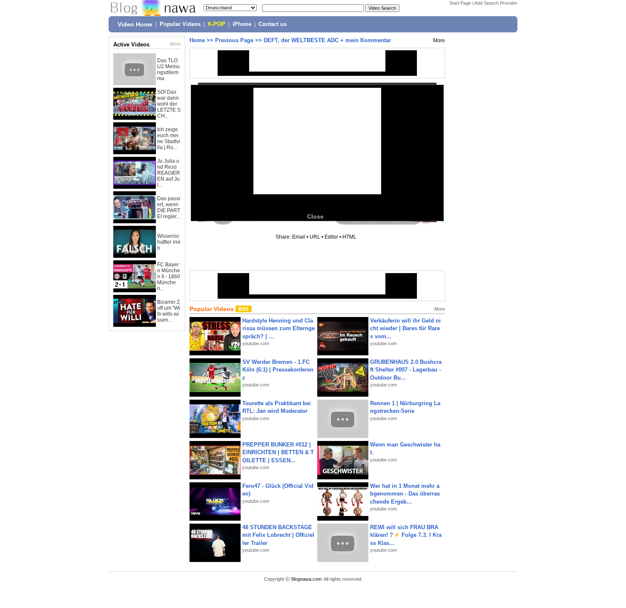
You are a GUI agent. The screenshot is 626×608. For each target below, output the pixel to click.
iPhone (242, 24)
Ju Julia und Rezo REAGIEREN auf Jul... (168, 173)
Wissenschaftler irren (169, 242)
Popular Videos (180, 24)
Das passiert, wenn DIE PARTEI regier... (168, 207)
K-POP (216, 24)
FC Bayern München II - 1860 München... (168, 276)
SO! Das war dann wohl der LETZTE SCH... (169, 104)
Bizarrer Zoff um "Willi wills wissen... (168, 311)
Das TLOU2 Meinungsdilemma (168, 69)
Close (315, 216)
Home (197, 40)
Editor (331, 237)
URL (315, 237)
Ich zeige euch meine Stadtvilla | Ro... (168, 138)
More (175, 43)
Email (298, 237)
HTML (349, 237)
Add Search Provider (495, 3)
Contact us (272, 24)
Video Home (135, 24)
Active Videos (131, 44)
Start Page (460, 3)
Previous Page (234, 40)
